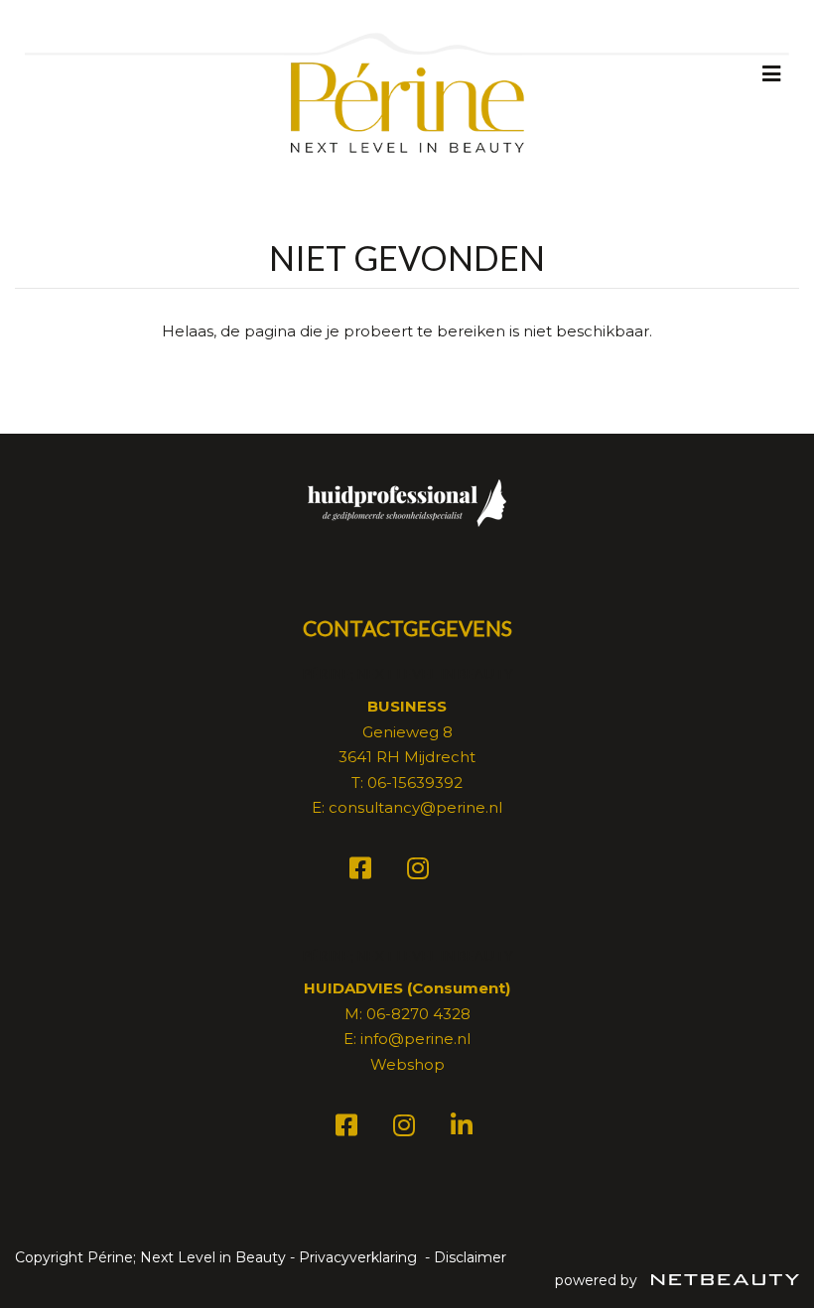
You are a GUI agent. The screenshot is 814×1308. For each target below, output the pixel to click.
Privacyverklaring (358, 1257)
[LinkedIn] (464, 1128)
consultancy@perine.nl (415, 807)
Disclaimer (470, 1257)
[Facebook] (363, 871)
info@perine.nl (415, 1038)
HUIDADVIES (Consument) (407, 988)
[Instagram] (421, 871)
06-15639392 (415, 782)
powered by (598, 1280)
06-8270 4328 (418, 1013)
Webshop (407, 1064)
